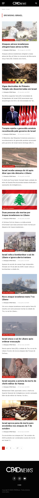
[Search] (36, 3)
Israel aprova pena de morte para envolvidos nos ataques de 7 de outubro (17, 426)
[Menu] (3, 3)
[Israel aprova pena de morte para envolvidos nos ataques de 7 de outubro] (19, 410)
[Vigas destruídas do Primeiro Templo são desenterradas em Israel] (19, 73)
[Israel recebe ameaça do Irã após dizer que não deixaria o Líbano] (19, 158)
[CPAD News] (19, 3)
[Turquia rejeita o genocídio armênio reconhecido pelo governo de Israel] (19, 115)
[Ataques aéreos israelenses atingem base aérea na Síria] (19, 31)
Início (3, 9)
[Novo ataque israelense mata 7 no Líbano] (19, 284)
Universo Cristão (8, 82)
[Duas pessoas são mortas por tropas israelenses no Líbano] (19, 200)
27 (17, 448)
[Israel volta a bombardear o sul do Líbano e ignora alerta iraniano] (19, 242)
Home (19, 485)
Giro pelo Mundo (8, 40)
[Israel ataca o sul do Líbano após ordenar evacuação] (19, 326)
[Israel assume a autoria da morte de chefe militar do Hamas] (19, 368)
